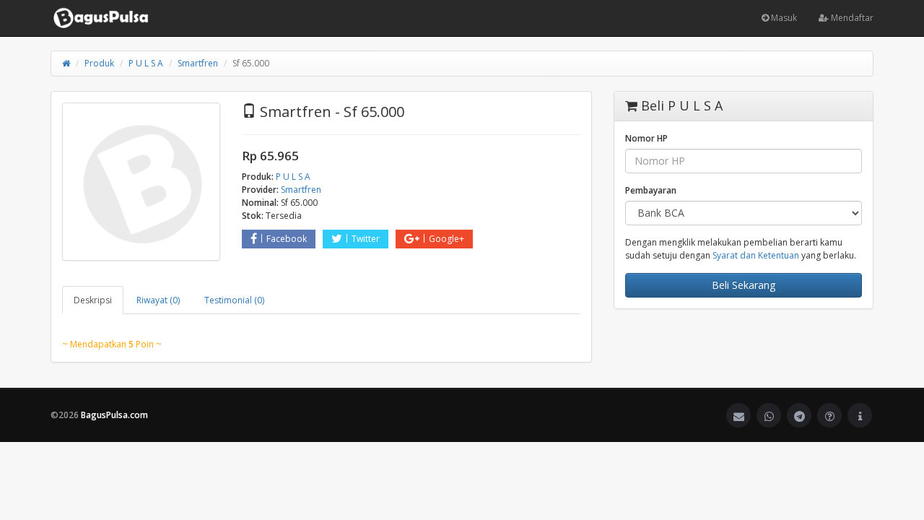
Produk (99, 63)
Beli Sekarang (743, 285)
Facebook (286, 239)
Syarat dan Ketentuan (755, 255)
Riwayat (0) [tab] (158, 300)
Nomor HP (646, 138)
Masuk (783, 18)
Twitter (366, 239)
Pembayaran (650, 190)
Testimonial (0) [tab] (234, 300)
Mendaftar (851, 18)
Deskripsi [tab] (93, 300)
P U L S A (145, 63)
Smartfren (198, 63)
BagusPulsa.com (114, 415)
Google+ (446, 239)
